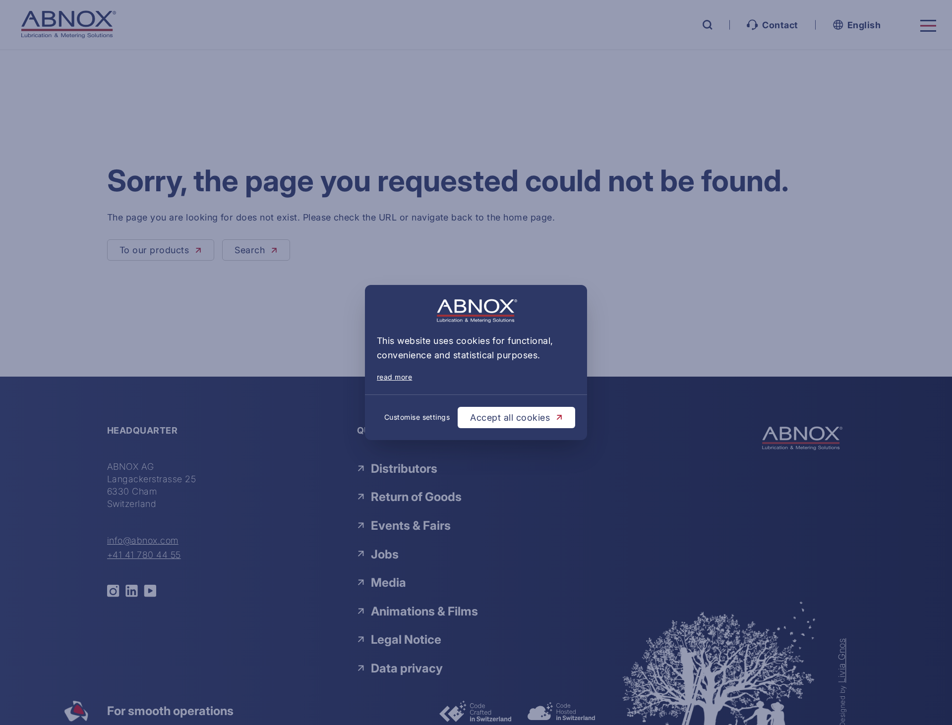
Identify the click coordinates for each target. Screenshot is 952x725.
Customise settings (417, 417)
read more (394, 377)
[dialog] (476, 362)
